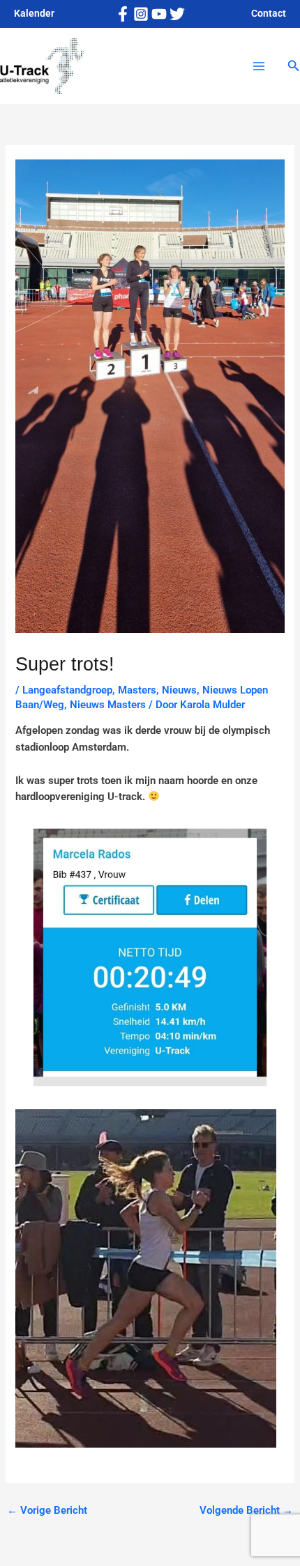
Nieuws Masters (108, 704)
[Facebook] (122, 14)
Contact (268, 13)
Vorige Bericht (47, 1510)
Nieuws (179, 690)
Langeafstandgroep (67, 690)
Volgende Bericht (246, 1510)
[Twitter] (177, 14)
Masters (137, 690)
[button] (293, 66)
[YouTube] (159, 14)
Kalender (34, 13)
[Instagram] (141, 14)
